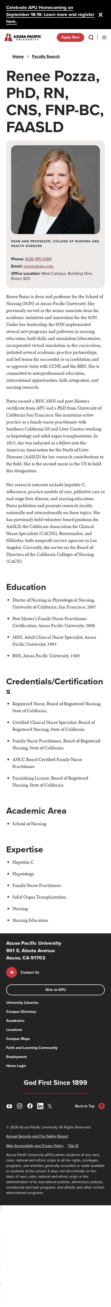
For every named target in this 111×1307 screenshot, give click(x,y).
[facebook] (30, 1106)
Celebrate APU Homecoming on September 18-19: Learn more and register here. (50, 14)
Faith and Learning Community (32, 1048)
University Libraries (22, 1002)
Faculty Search (46, 56)
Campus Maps (18, 1038)
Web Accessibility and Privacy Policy (35, 1146)
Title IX (73, 1146)
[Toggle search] (90, 37)
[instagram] (20, 1106)
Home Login (16, 1066)
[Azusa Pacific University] (22, 37)
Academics (15, 1020)
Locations (14, 1029)
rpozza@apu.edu (38, 266)
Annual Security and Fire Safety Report (37, 1136)
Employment (16, 1057)
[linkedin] (40, 1106)
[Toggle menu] (104, 37)
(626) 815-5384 (38, 259)
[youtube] (9, 1106)
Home (18, 56)
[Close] (101, 15)
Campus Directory (21, 1011)
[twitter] (50, 1106)
